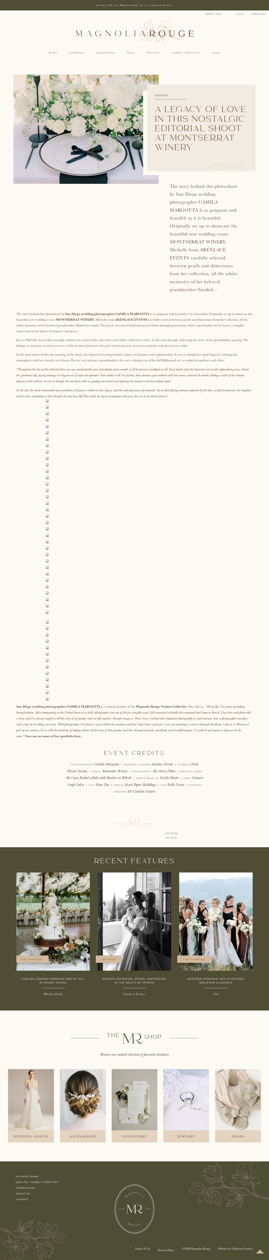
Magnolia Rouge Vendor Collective (161, 706)
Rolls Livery (175, 785)
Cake (188, 778)
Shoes (238, 1136)
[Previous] (22, 934)
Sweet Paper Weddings (140, 785)
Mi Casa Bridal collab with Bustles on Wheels (99, 778)
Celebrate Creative (242, 1248)
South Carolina (216, 994)
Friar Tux (102, 785)
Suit (92, 785)
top (260, 1251)
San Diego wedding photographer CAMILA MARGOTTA (107, 314)
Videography (142, 772)
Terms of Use (142, 1248)
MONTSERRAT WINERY (75, 319)
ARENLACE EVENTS (131, 319)
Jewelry (186, 1136)
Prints (119, 785)
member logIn (213, 13)
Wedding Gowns (31, 1136)
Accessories (82, 1136)
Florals (184, 765)
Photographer (82, 765)
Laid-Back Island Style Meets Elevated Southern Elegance (216, 981)
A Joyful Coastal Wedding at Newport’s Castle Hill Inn (134, 981)
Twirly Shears (169, 778)
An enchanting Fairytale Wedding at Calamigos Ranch (53, 981)
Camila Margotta (106, 764)
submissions (258, 13)
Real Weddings (31, 959)
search (240, 13)
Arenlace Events (162, 764)
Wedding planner (137, 765)
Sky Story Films (164, 771)
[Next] (246, 934)
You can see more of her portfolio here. (53, 736)
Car (164, 785)
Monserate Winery (115, 771)
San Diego (171, 837)
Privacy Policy (166, 1250)
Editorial (161, 95)
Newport (134, 994)
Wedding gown (191, 772)
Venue (97, 772)
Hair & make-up (148, 778)
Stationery (134, 1136)
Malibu (53, 994)
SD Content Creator (141, 791)
